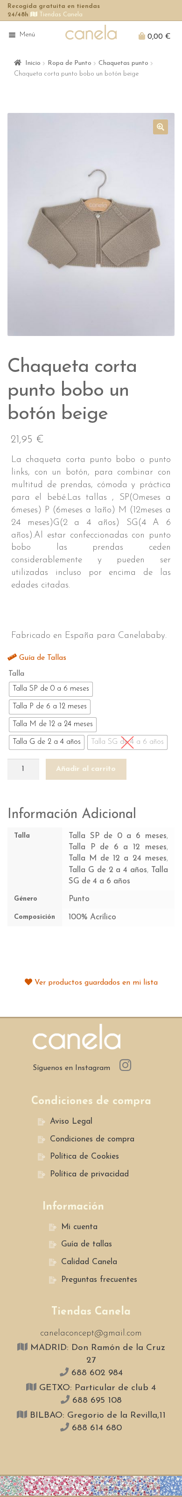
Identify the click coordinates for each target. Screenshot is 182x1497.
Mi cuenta (79, 1227)
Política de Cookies (84, 1157)
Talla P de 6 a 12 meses (117, 847)
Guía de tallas (86, 1244)
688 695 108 (96, 1400)
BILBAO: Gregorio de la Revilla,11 (96, 1415)
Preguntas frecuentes (99, 1280)
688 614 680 (95, 1428)
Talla (16, 674)
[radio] (50, 689)
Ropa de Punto (69, 63)
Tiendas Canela (60, 15)
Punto (79, 899)
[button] (160, 126)
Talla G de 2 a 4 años (108, 870)
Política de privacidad (89, 1174)
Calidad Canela (89, 1262)
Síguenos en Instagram (72, 1068)
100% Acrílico (92, 917)
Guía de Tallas (41, 658)
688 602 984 (96, 1373)
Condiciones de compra (92, 1139)
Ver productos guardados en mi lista (95, 982)
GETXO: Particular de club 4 (96, 1388)
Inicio (33, 63)
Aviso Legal (71, 1122)
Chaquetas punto (123, 63)
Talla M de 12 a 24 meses (117, 858)
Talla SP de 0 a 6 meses (117, 836)
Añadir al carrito (86, 769)
